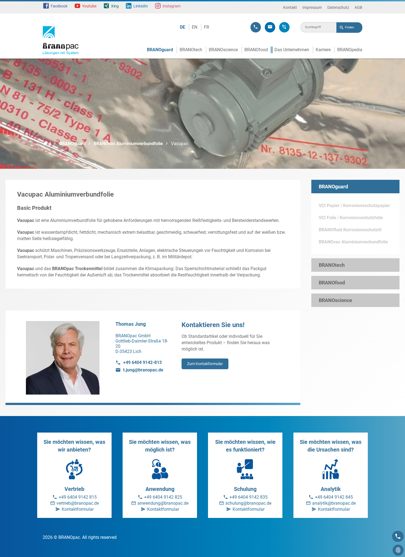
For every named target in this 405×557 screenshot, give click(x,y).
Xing (115, 6)
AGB (358, 7)
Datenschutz (338, 7)
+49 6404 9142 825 (163, 497)
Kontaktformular (78, 509)
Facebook (59, 6)
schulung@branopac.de (248, 503)
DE (182, 27)
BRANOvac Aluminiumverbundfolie (128, 143)
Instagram (171, 6)
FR (206, 27)
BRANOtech (191, 49)
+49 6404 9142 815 (78, 497)
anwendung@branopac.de (162, 503)
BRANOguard (160, 49)
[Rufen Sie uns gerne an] (255, 27)
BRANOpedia (349, 49)
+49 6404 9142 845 (334, 497)
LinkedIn (140, 6)
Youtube (89, 6)
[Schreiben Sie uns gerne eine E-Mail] (270, 27)
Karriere (323, 49)
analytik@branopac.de (334, 503)
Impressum (312, 7)
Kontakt (290, 7)
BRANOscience (223, 49)
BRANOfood (256, 49)
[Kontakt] (398, 536)
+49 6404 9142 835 (248, 497)
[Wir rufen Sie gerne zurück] (284, 27)
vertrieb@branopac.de (77, 503)
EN (194, 27)
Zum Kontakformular (205, 364)
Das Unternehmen (291, 49)
